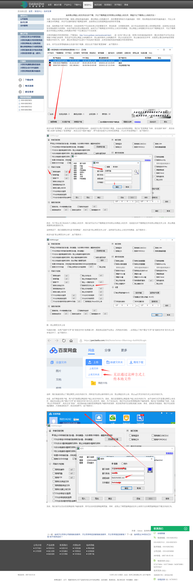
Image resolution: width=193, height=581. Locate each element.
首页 (50, 5)
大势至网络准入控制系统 (30, 43)
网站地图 (91, 548)
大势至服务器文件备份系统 (31, 50)
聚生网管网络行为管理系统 (31, 47)
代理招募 (77, 548)
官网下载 (91, 554)
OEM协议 (77, 554)
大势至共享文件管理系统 (30, 37)
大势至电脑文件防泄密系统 (31, 40)
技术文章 (47, 11)
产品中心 (68, 5)
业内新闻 (24, 26)
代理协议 (77, 551)
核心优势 (51, 551)
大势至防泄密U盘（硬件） (31, 53)
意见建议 (64, 551)
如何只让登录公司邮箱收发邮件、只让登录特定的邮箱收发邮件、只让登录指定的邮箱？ (90, 534)
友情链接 (91, 551)
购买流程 (98, 5)
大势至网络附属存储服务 (30, 71)
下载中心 (78, 5)
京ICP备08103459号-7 (150, 575)
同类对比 (51, 548)
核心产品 (24, 34)
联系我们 (108, 5)
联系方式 (64, 548)
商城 (126, 5)
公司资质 (38, 551)
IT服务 (23, 61)
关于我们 (118, 5)
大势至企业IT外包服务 (29, 68)
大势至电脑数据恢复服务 (30, 64)
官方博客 (64, 554)
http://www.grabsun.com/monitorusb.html (95, 35)
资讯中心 (88, 5)
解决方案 (58, 5)
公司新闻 (24, 19)
